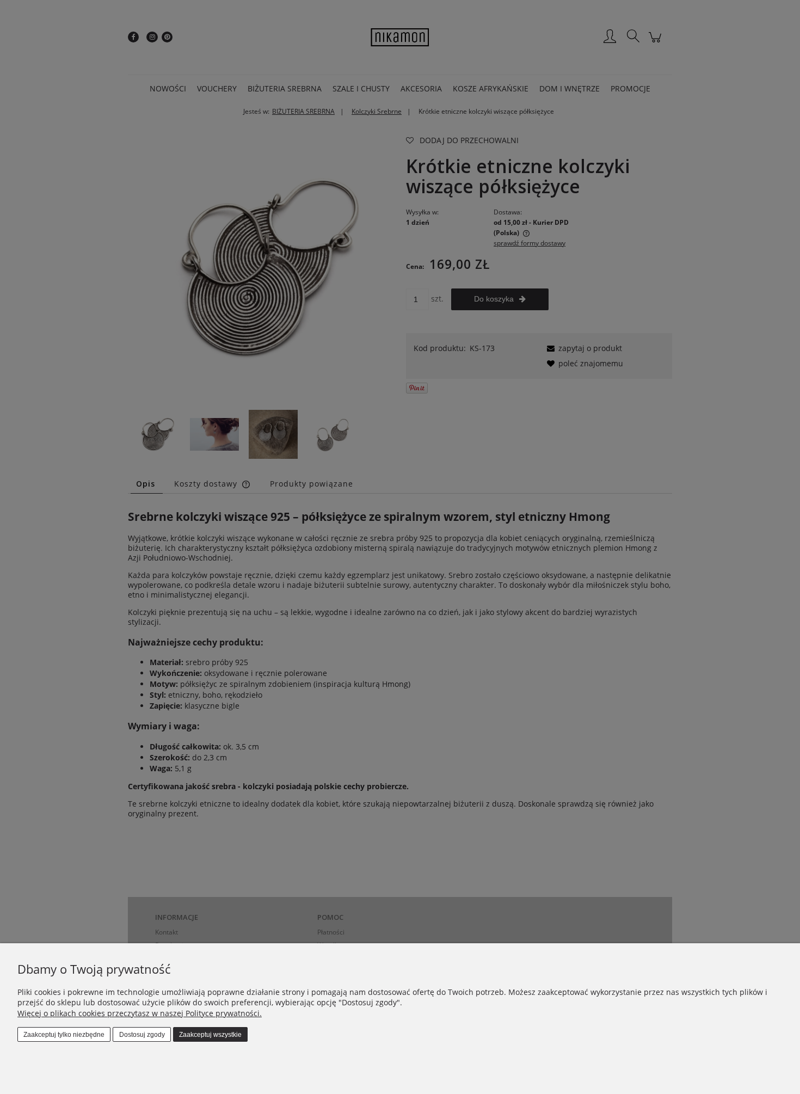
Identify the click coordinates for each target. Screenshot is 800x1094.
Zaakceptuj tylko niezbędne (63, 1034)
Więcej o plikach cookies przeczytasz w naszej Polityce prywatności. (139, 1013)
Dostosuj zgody (142, 1034)
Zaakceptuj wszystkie (210, 1034)
